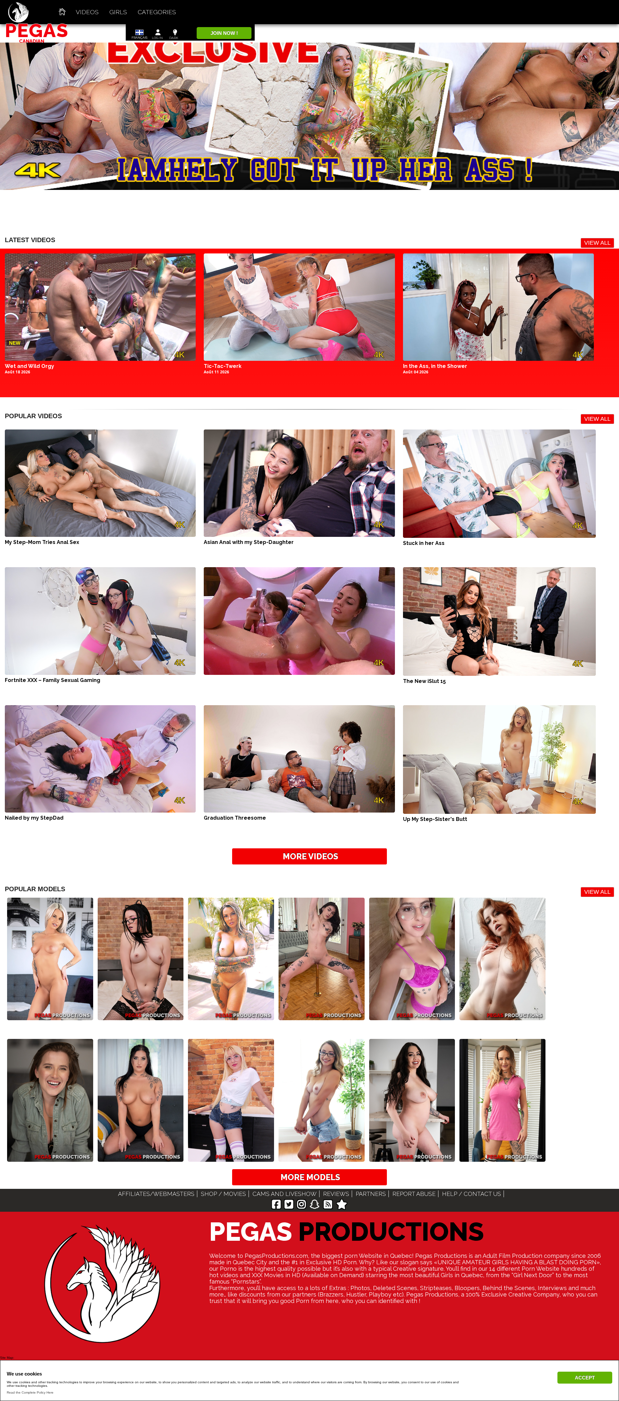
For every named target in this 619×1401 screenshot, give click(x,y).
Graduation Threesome (235, 818)
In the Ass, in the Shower (435, 366)
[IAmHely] (231, 1015)
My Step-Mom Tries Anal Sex (42, 542)
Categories (157, 11)
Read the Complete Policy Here (30, 1392)
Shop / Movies (223, 1193)
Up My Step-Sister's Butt (435, 819)
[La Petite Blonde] (50, 1015)
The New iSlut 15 (424, 681)
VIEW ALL (597, 243)
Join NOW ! (224, 33)
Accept (585, 1377)
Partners (371, 1193)
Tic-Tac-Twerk (222, 366)
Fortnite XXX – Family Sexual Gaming (52, 680)
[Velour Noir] (141, 1015)
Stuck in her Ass (424, 543)
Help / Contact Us (471, 1193)
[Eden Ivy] (502, 1015)
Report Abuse (414, 1193)
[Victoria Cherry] (412, 1015)
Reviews (336, 1193)
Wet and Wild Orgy (29, 366)
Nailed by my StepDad (34, 818)
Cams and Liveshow (284, 1193)
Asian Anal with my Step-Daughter (249, 542)
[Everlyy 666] (322, 1015)
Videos (87, 11)
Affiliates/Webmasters (156, 1193)
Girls (118, 11)
